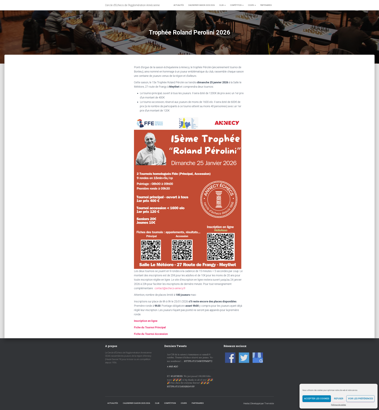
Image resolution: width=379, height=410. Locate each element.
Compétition (236, 5)
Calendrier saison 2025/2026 (201, 5)
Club (221, 5)
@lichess (177, 355)
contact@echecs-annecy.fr (170, 288)
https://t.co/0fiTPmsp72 (198, 386)
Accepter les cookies (316, 398)
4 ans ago (172, 370)
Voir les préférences (360, 398)
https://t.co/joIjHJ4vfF (181, 365)
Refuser (338, 398)
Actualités (179, 5)
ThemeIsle (269, 403)
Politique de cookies (338, 405)
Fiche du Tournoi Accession (151, 333)
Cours (251, 5)
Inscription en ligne (145, 320)
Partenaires (266, 5)
